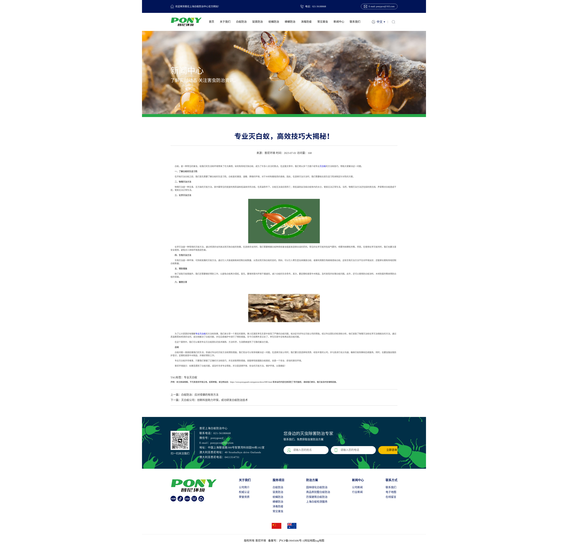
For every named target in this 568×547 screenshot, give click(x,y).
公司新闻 (357, 487)
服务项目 (278, 480)
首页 (211, 21)
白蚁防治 (241, 21)
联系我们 (355, 21)
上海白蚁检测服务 (316, 501)
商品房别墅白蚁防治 (318, 492)
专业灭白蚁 (200, 334)
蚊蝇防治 (273, 21)
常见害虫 (322, 21)
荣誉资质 (244, 497)
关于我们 (225, 21)
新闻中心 (339, 21)
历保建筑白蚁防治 (316, 497)
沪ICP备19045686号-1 (291, 540)
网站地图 (309, 540)
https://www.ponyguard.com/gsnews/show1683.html (251, 382)
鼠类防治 (257, 21)
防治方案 (312, 480)
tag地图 (320, 540)
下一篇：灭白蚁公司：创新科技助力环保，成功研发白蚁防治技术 (209, 400)
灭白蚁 (323, 166)
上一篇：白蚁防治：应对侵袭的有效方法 (194, 394)
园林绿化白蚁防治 (316, 487)
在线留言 (391, 497)
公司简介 (244, 487)
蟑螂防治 (290, 21)
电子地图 (391, 492)
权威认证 (244, 492)
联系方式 (391, 480)
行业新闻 (357, 492)
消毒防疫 (306, 21)
